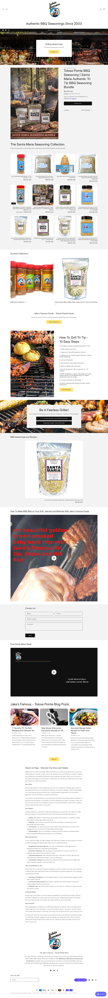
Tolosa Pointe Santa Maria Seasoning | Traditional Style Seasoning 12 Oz (21, 239)
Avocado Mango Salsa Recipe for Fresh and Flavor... (81, 730)
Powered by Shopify (26, 993)
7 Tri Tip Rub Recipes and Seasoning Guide (54, 418)
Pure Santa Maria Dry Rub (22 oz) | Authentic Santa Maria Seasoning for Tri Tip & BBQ (87, 209)
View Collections (54, 322)
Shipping (66, 93)
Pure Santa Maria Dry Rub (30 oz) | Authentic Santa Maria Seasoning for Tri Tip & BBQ (87, 239)
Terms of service (73, 993)
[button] (3, 9)
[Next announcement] (74, 30)
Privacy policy (36, 993)
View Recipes (66, 389)
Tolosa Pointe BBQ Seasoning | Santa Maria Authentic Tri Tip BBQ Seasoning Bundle (43, 209)
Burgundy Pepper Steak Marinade (54, 423)
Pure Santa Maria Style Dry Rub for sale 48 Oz (66, 177)
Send (30, 635)
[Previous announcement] (34, 30)
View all (54, 759)
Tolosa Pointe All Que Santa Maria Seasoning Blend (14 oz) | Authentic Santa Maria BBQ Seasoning (65, 239)
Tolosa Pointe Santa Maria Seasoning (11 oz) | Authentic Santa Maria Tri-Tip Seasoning (65, 209)
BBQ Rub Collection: (18, 302)
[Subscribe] (37, 980)
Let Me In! (54, 52)
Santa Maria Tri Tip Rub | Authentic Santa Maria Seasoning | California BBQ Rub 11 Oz (22, 209)
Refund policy (44, 993)
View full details (85, 110)
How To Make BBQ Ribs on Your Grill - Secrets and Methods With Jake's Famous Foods (50, 511)
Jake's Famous (18, 993)
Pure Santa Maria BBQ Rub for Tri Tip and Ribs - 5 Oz (21, 177)
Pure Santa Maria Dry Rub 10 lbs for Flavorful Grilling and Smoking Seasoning (88, 178)
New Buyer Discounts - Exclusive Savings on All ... (53, 729)
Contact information (62, 993)
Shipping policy (52, 993)
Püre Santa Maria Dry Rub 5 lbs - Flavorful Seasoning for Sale (44, 177)
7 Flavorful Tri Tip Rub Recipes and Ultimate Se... (23, 729)
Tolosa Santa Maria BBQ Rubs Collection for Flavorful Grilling (76, 302)
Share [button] (67, 110)
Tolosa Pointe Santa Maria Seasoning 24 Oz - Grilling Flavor (43, 239)
